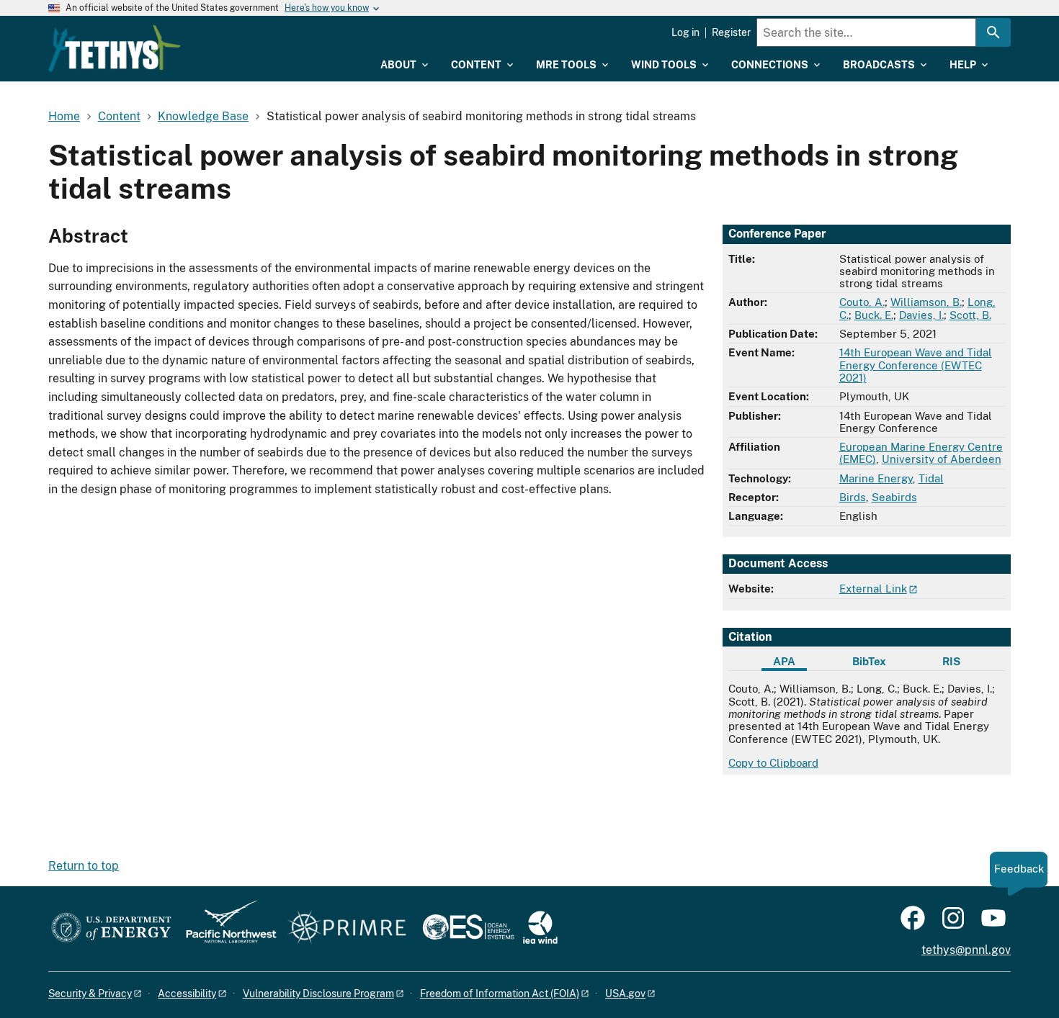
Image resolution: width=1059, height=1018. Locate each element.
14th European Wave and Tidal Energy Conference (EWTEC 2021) (915, 365)
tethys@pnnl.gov (966, 950)
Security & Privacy (90, 993)
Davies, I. (921, 315)
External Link (873, 588)
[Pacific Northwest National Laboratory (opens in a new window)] (225, 928)
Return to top (83, 866)
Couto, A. (862, 302)
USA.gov (625, 993)
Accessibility (187, 993)
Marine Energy (876, 478)
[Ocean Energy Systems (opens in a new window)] (469, 928)
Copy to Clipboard (773, 763)
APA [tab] (784, 661)
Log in (685, 32)
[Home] (114, 48)
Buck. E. (873, 315)
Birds (852, 497)
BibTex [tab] (869, 661)
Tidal (931, 478)
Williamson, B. (926, 302)
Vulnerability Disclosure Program (318, 993)
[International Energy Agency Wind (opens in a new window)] (540, 928)
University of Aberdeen (941, 459)
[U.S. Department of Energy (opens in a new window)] (111, 928)
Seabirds (894, 497)
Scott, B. (970, 315)
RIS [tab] (951, 661)
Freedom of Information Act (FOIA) (499, 993)
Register (731, 32)
